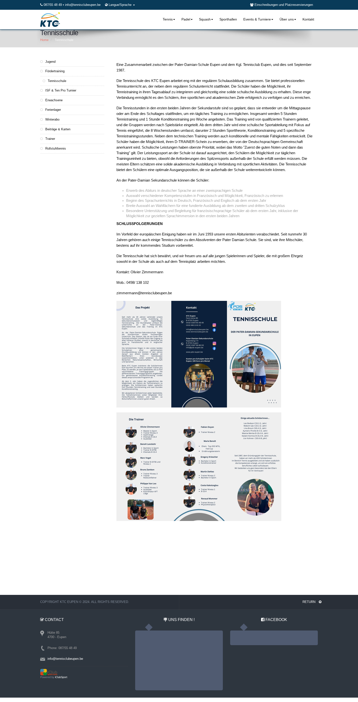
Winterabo (51, 119)
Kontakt (308, 19)
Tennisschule (56, 81)
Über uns (287, 19)
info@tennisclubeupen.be (83, 5)
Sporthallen (228, 19)
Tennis (168, 19)
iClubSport (61, 677)
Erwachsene (53, 100)
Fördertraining (54, 71)
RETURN (309, 602)
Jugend (50, 61)
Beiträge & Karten (57, 129)
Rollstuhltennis (55, 148)
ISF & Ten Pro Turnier (60, 90)
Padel (185, 19)
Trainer (49, 139)
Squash (205, 19)
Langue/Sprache (120, 5)
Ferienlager (52, 110)
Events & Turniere (257, 19)
